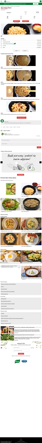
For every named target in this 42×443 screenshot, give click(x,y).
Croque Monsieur (4, 306)
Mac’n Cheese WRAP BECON (26, 246)
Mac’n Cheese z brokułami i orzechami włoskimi (29, 231)
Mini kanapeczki (3, 298)
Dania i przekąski (7, 6)
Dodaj (39, 147)
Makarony (11, 6)
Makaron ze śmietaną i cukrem (6, 323)
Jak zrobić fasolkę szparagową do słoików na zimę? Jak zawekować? (22, 334)
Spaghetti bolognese (4, 320)
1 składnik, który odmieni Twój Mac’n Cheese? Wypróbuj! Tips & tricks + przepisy (9, 266)
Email (17, 50)
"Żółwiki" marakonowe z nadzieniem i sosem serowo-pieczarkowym (12, 318)
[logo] (7, 1)
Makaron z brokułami (4, 315)
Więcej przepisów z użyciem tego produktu (7, 180)
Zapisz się (21, 353)
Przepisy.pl (2, 6)
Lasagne (2, 286)
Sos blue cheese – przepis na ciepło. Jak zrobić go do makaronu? (31, 278)
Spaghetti (2, 313)
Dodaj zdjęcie (20, 174)
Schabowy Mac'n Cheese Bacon (6, 211)
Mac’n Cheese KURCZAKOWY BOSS (7, 246)
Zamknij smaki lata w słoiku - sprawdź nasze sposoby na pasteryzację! (22, 327)
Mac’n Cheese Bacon (25, 196)
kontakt (21, 438)
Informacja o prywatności (21, 441)
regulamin (21, 440)
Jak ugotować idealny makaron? (27, 262)
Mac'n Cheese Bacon (25, 211)
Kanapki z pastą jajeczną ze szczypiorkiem (7, 291)
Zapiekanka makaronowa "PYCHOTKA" (7, 308)
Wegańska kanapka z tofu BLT (6, 301)
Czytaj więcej (16, 332)
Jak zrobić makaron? (4, 262)
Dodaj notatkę (22, 117)
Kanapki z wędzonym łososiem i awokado (8, 303)
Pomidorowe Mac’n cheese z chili (6, 231)
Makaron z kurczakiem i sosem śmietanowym (8, 284)
